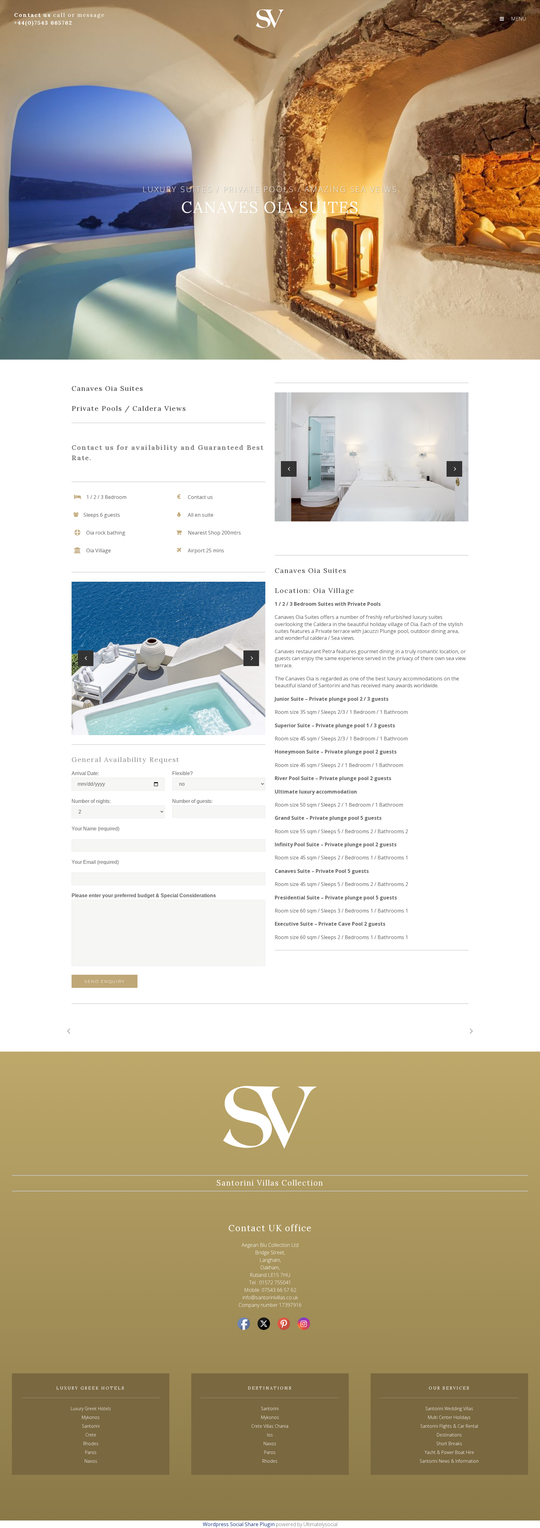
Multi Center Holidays (449, 1417)
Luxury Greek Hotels (91, 1408)
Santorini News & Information (449, 1461)
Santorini (270, 1408)
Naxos (269, 1443)
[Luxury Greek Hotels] (270, 18)
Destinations (449, 1435)
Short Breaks (449, 1443)
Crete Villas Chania (269, 1426)
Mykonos (270, 1417)
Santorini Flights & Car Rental (449, 1426)
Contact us (33, 14)
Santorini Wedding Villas (449, 1408)
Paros (270, 1452)
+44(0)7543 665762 (43, 22)
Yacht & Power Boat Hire (449, 1452)
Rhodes (270, 1461)
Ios (270, 1435)
